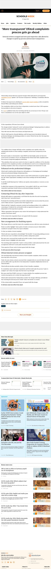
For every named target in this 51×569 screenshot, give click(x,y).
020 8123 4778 (33, 561)
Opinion (13, 23)
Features (19, 23)
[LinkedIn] (11, 562)
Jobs (7, 23)
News (2, 23)
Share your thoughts (25, 314)
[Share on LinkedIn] (14, 299)
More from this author (25, 48)
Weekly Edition (37, 23)
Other (45, 23)
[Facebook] (5, 562)
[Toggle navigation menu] (2, 11)
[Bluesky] (8, 562)
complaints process (6, 97)
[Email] (14, 562)
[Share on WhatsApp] (6, 299)
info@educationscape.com (35, 563)
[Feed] (2, 562)
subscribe (46, 10)
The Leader (27, 23)
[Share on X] (11, 299)
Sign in (37, 10)
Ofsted (3, 306)
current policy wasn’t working (30, 102)
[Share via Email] (17, 299)
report (5, 110)
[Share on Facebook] (8, 299)
